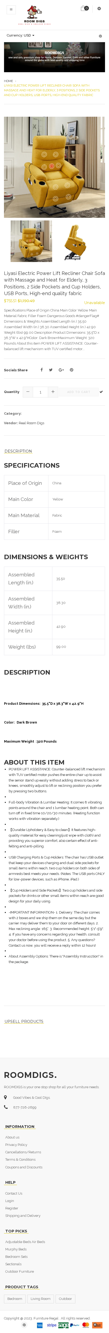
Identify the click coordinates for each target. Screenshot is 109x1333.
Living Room (41, 1299)
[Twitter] (51, 370)
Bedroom (14, 1299)
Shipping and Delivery (22, 1216)
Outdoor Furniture (19, 1271)
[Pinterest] (71, 370)
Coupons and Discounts (23, 1167)
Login (9, 1201)
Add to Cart (78, 392)
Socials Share (16, 370)
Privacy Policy (16, 1145)
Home (8, 81)
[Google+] (61, 370)
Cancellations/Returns (23, 1152)
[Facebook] (41, 370)
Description (18, 451)
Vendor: (11, 423)
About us (12, 1137)
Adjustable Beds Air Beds (25, 1242)
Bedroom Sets (16, 1257)
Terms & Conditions (20, 1160)
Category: (13, 413)
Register (11, 1208)
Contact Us (13, 1193)
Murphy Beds (15, 1249)
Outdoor (65, 1299)
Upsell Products (23, 1022)
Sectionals (13, 1264)
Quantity (11, 392)
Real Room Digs (31, 423)
